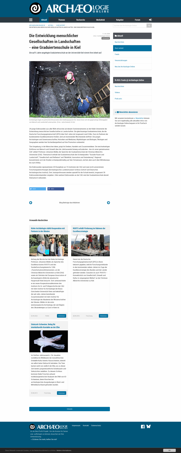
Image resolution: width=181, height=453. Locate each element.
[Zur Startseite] (69, 8)
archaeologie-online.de (37, 25)
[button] (37, 188)
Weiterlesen (61, 316)
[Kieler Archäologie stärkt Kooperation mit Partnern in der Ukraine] (48, 245)
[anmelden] (150, 19)
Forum (137, 19)
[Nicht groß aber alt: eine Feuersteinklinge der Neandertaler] (108, 202)
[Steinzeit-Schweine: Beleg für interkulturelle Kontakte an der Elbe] (48, 341)
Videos (117, 92)
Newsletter (140, 118)
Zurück (69, 409)
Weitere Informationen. (64, 450)
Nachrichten (119, 42)
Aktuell (44, 19)
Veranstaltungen (121, 60)
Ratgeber (119, 19)
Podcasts (118, 98)
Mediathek (100, 19)
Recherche (80, 19)
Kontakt (86, 425)
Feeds (117, 54)
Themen (61, 19)
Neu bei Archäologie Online (125, 66)
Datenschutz (96, 425)
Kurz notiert (60, 25)
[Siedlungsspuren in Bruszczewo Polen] (69, 89)
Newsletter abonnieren (128, 112)
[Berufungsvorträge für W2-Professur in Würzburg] (30, 202)
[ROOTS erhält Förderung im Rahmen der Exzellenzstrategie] (90, 245)
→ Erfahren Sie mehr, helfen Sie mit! (43, 439)
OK (169, 450)
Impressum (76, 425)
